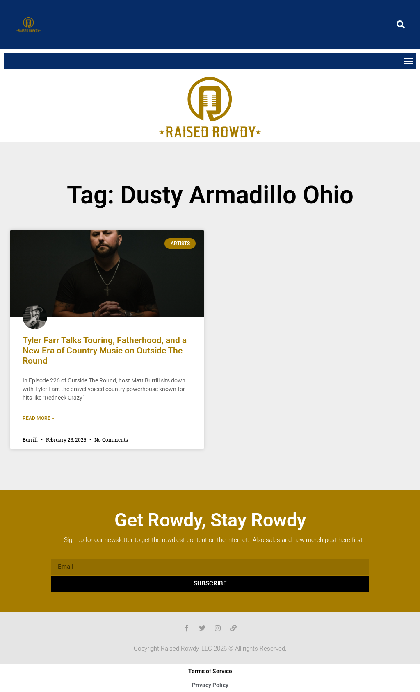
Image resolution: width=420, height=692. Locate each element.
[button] (401, 24)
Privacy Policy (210, 685)
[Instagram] (218, 628)
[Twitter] (202, 628)
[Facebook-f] (186, 628)
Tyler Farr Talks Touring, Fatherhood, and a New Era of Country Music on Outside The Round (105, 350)
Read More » (38, 418)
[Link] (233, 628)
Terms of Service (210, 671)
